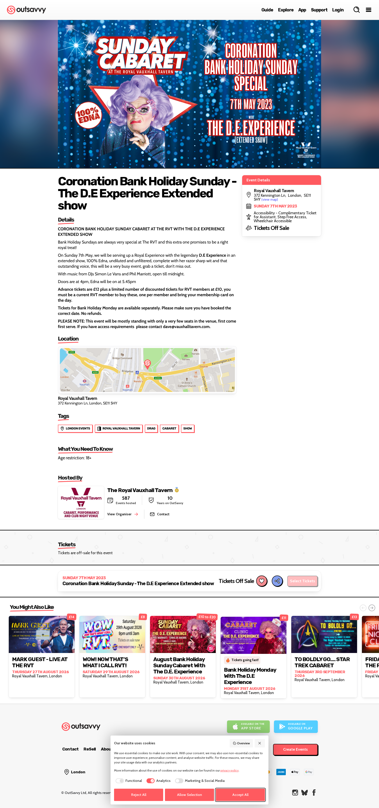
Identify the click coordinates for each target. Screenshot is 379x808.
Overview (243, 743)
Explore (285, 10)
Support (319, 10)
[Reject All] (260, 743)
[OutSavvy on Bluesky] (304, 792)
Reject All (138, 795)
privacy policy (229, 770)
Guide (267, 10)
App (302, 10)
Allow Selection (189, 795)
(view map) (269, 199)
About (107, 749)
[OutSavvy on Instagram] (295, 792)
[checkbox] (128, 780)
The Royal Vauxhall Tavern (140, 490)
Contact (70, 749)
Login (338, 10)
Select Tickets (302, 581)
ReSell (90, 749)
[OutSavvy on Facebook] (314, 792)
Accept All (240, 795)
